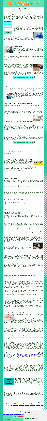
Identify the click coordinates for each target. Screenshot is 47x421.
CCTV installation (17, 350)
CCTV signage (15, 165)
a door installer (19, 354)
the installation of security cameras (20, 367)
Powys (11, 405)
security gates (9, 356)
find (6, 342)
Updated (12, 414)
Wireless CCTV (40, 402)
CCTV (28, 70)
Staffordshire (32, 405)
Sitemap (4, 414)
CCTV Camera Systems (13, 402)
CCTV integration (40, 328)
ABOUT (36, 6)
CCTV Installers (34, 402)
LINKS (33, 6)
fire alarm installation (33, 356)
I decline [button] (29, 418)
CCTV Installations (11, 401)
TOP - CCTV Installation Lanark (9, 407)
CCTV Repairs (20, 402)
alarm (25, 311)
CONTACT (38, 6)
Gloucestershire (16, 406)
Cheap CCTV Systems (32, 401)
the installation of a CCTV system (28, 393)
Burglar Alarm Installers (13, 403)
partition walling (30, 353)
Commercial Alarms (22, 403)
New (10, 414)
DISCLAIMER (41, 6)
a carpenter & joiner (20, 356)
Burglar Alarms (23, 414)
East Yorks (27, 405)
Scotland (23, 406)
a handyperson (30, 352)
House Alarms (6, 403)
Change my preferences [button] (34, 418)
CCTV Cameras (25, 401)
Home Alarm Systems (26, 402)
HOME (31, 6)
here (39, 349)
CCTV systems (13, 346)
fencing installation (7, 354)
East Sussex (38, 405)
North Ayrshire (21, 405)
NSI (29, 137)
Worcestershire (6, 406)
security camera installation (34, 383)
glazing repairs (6, 353)
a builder (24, 355)
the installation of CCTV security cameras (26, 364)
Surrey (42, 405)
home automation (33, 355)
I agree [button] (26, 418)
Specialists (15, 414)
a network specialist (18, 353)
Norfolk (11, 406)
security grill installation (31, 354)
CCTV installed (22, 351)
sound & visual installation (12, 355)
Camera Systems (18, 401)
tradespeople (16, 357)
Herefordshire (15, 405)
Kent (20, 406)
